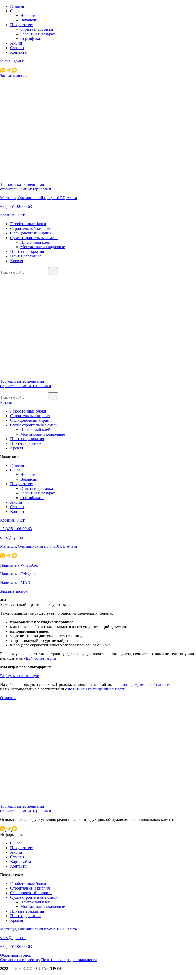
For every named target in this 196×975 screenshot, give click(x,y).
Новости (27, 15)
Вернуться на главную (19, 676)
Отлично (8, 698)
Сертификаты (32, 38)
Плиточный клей (35, 242)
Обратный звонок (15, 955)
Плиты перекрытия (27, 251)
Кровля (16, 260)
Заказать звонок (14, 76)
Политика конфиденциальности (69, 960)
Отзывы (17, 48)
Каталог (7, 402)
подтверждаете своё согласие (145, 684)
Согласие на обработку (20, 960)
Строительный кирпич (30, 228)
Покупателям (21, 25)
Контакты (18, 52)
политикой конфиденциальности (96, 689)
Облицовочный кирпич (31, 233)
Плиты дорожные (25, 256)
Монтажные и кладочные (42, 247)
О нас (15, 11)
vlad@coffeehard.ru (40, 658)
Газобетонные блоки (28, 224)
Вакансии (29, 20)
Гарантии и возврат (37, 34)
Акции (16, 43)
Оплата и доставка (36, 29)
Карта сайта (20, 861)
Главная (17, 6)
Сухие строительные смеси (34, 237)
